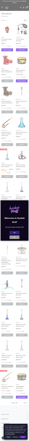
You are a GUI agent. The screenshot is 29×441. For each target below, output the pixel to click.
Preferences (16, 437)
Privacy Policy (11, 434)
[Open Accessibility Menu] (3, 437)
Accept (22, 437)
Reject (8, 437)
